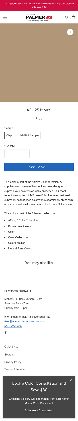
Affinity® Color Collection (23, 220)
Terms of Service (14, 369)
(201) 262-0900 (13, 325)
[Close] (71, 379)
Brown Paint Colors (19, 226)
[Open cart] (73, 17)
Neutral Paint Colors (20, 248)
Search (8, 354)
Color (11, 231)
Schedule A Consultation (39, 410)
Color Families (16, 242)
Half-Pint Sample (29, 135)
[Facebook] (5, 332)
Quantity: (9, 145)
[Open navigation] (5, 17)
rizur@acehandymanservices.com (24, 321)
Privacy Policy (12, 362)
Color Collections (18, 237)
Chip (9, 135)
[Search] (66, 17)
